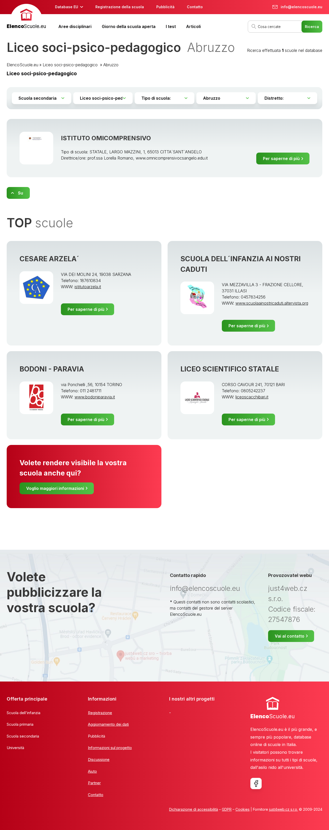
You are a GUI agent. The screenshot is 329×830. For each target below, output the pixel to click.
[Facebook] (256, 783)
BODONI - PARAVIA (52, 369)
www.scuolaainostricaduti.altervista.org (271, 303)
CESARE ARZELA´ (49, 259)
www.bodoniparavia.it (95, 396)
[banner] (26, 17)
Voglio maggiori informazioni (55, 488)
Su (20, 192)
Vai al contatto (289, 636)
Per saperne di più (281, 158)
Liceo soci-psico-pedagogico (71, 64)
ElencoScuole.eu (22, 64)
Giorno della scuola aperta (129, 26)
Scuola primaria (20, 724)
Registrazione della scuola (119, 7)
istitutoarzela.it (88, 286)
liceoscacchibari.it (251, 396)
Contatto (195, 7)
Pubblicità (165, 7)
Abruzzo (110, 64)
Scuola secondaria (23, 736)
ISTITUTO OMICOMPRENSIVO (106, 138)
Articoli (193, 26)
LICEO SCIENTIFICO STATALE (229, 369)
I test (171, 26)
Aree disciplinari (75, 26)
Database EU (66, 7)
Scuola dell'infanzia (23, 712)
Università (15, 747)
